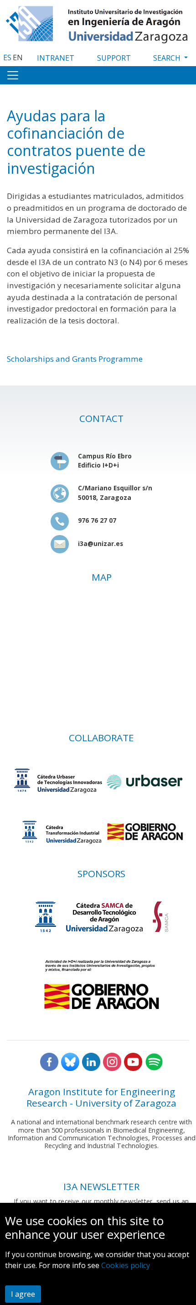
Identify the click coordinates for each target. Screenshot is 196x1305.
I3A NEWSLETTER (101, 1186)
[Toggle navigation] (13, 75)
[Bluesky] (70, 1060)
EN (18, 57)
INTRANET (55, 58)
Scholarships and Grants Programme (75, 359)
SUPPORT (114, 58)
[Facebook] (49, 1060)
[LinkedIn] (91, 1060)
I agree (23, 1294)
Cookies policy (125, 1265)
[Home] (98, 22)
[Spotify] (154, 1060)
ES (7, 57)
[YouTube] (133, 1060)
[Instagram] (112, 1060)
